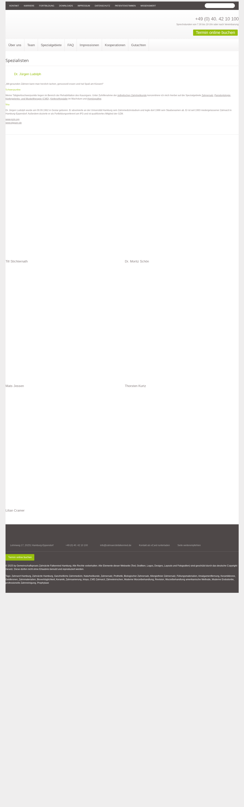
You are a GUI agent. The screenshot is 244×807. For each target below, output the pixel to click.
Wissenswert (148, 6)
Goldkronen (12, 579)
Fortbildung (46, 6)
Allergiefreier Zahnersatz (163, 576)
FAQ (70, 45)
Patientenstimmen (125, 6)
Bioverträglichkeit (46, 579)
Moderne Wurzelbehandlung (139, 579)
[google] (229, 547)
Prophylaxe (43, 583)
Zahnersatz (207, 95)
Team (31, 45)
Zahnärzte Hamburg (42, 576)
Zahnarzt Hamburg (21, 576)
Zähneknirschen (114, 579)
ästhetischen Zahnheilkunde (132, 95)
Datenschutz (102, 6)
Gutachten (138, 45)
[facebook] (223, 547)
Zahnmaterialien (27, 579)
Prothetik (118, 576)
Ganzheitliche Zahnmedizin (68, 576)
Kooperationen (115, 45)
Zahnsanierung (74, 579)
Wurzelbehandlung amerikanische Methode (188, 579)
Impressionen (89, 45)
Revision (159, 579)
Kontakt (14, 6)
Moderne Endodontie (223, 579)
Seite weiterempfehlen (189, 545)
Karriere (29, 6)
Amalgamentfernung (208, 576)
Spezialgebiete (51, 45)
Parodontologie (222, 95)
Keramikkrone (228, 576)
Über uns (14, 45)
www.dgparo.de (14, 122)
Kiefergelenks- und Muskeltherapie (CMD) (27, 98)
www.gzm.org (12, 119)
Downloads (66, 6)
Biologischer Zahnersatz (136, 576)
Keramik (60, 579)
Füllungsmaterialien (187, 576)
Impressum (84, 6)
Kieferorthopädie (59, 98)
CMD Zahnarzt (97, 579)
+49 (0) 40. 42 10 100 (217, 18)
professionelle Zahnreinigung (21, 583)
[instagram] (236, 547)
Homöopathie (94, 98)
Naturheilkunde (92, 576)
